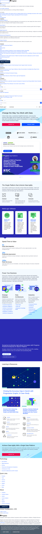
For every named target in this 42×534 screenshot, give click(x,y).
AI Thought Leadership (4, 8)
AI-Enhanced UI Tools (4, 55)
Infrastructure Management (5, 35)
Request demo (30, 124)
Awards (3, 496)
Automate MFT (5, 58)
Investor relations (5, 498)
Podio (22, 51)
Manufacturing (32, 309)
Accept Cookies (6, 531)
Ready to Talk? (9, 97)
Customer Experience (7, 304)
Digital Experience (3, 30)
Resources (2, 67)
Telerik (12, 51)
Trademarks (2, 522)
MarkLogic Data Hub (20, 220)
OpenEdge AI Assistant (6, 14)
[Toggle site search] (0, 98)
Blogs (35, 69)
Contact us (4, 506)
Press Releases (10, 83)
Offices (23, 83)
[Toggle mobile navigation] (1, 104)
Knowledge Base (30, 69)
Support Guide (24, 65)
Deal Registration (12, 76)
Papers (12, 69)
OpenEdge (27, 50)
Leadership (10, 81)
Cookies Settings (16, 531)
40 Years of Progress (6, 503)
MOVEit (25, 51)
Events (37, 69)
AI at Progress (3, 4)
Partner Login (15, 75)
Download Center (17, 65)
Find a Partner (3, 75)
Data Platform (2, 13)
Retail (30, 314)
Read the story (6, 354)
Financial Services (33, 304)
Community (29, 65)
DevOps (1, 53)
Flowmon (23, 53)
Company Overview (4, 81)
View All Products (5, 61)
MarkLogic (2, 50)
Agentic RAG (8, 13)
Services (1, 66)
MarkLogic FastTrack (33, 220)
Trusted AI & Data (3, 45)
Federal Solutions (3, 40)
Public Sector (32, 312)
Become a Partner (9, 75)
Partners (2, 74)
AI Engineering (3, 17)
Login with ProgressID (4, 92)
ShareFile (19, 51)
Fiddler (16, 55)
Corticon (15, 50)
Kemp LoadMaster (29, 53)
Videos (19, 69)
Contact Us (11, 124)
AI (0, 3)
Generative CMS (35, 13)
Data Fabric (18, 304)
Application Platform (21, 50)
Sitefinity (9, 51)
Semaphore (6, 50)
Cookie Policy (33, 528)
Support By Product (4, 65)
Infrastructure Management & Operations (13, 53)
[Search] (0, 85)
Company (2, 78)
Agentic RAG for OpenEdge (26, 13)
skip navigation (4, 1)
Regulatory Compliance (8, 311)
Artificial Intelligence (4, 20)
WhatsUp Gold (35, 53)
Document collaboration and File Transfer (31, 55)
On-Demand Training (13, 73)
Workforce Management (8, 313)
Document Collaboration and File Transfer (10, 470)
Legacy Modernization (7, 309)
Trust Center (16, 83)
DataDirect (11, 50)
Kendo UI (15, 51)
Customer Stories (3, 70)
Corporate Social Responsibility (28, 81)
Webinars (16, 69)
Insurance (31, 307)
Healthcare (31, 305)
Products (3, 476)
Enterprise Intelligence (7, 306)
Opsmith (13, 15)
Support (1, 63)
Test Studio (20, 55)
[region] (21, 529)
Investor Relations (3, 83)
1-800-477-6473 (3, 97)
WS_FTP (5, 59)
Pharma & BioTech (33, 310)
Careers (20, 83)
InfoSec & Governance (7, 308)
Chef (4, 53)
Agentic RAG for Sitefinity (16, 13)
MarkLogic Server (7, 220)
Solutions (2, 18)
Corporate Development (17, 81)
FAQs (8, 70)
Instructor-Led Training (4, 73)
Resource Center (7, 69)
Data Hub (18, 306)
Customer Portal (11, 65)
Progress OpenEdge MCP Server (17, 14)
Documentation (24, 69)
